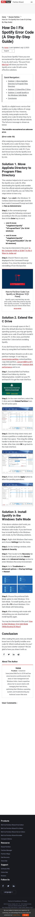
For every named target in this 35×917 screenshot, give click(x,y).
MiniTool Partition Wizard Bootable (11, 835)
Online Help (4, 872)
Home (4, 17)
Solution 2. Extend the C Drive (19, 89)
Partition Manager (6, 850)
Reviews (3, 876)
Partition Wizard (18, 2)
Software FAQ (5, 869)
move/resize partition (10, 359)
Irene (6, 48)
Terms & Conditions (14, 901)
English (6, 51)
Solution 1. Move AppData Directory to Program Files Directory (18, 83)
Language (8, 892)
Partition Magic (5, 854)
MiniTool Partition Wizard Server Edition (13, 832)
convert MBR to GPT (24, 362)
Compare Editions (6, 839)
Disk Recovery (5, 857)
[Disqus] (17, 728)
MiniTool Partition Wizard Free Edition (12, 825)
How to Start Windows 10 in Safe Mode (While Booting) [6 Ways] (17, 624)
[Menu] (32, 2)
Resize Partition (14, 17)
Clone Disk (4, 861)
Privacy (24, 901)
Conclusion (12, 98)
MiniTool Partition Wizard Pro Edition (12, 828)
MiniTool (5, 65)
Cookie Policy (16, 915)
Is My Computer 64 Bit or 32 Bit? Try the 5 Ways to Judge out (17, 250)
